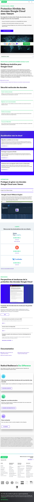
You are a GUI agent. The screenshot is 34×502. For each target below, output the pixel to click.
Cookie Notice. (3, 497)
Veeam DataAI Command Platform (21, 467)
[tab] (17, 190)
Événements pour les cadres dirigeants (29, 469)
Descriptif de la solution (5, 80)
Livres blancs (28, 472)
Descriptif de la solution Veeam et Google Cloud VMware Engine (23, 353)
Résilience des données (21, 468)
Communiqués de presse (4, 472)
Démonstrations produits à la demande (29, 477)
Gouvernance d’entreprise (3, 469)
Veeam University (11, 472)
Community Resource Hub (12, 475)
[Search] (29, 2)
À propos (2, 465)
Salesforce (19, 474)
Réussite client (11, 469)
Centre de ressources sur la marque (4, 474)
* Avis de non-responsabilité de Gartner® (7, 268)
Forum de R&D (11, 476)
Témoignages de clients (29, 475)
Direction (2, 466)
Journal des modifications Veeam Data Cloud (12, 474)
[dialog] (17, 497)
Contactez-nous (3, 471)
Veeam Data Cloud (20, 470)
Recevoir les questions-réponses (6, 355)
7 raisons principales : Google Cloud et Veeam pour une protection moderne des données (15, 82)
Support (10, 466)
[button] (17, 499)
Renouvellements (11, 470)
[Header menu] (32, 2)
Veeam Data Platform (21, 469)
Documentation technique (11, 468)
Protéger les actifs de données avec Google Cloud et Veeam (7, 353)
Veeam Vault (19, 472)
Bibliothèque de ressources (28, 471)
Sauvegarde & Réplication (21, 476)
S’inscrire (30, 459)
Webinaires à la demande (29, 473)
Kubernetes (19, 475)
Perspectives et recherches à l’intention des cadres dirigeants (29, 466)
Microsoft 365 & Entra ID (21, 473)
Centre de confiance (3, 475)
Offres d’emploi (3, 467)
